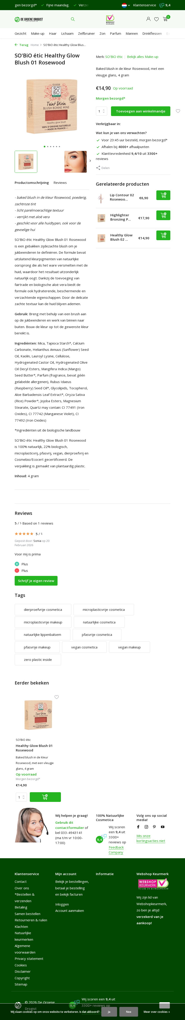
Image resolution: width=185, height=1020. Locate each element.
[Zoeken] (72, 19)
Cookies (21, 965)
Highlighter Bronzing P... (120, 217)
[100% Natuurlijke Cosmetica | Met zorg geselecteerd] (29, 19)
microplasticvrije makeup (43, 622)
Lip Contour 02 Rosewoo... (122, 197)
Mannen (132, 33)
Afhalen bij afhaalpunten (125, 146)
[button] (44, 146)
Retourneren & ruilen (31, 920)
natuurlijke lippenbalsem (42, 634)
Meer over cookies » (157, 1012)
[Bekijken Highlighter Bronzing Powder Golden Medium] (101, 218)
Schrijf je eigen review (36, 580)
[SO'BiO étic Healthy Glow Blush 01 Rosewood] (38, 715)
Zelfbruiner (86, 33)
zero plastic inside (38, 659)
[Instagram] (146, 827)
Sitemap (21, 984)
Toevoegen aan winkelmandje (140, 111)
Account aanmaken (69, 910)
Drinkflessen (152, 33)
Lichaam (67, 33)
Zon (102, 33)
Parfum (115, 33)
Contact (21, 881)
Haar (53, 33)
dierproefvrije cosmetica (43, 609)
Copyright (22, 978)
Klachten (21, 926)
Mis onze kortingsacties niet (150, 838)
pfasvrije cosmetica (97, 634)
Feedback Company (116, 850)
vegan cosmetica (84, 647)
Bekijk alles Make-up (142, 56)
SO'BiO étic (114, 56)
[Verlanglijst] (156, 19)
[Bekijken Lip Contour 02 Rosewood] (101, 198)
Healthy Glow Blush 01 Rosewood (34, 748)
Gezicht (20, 33)
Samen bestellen (27, 913)
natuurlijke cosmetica (99, 622)
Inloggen (62, 904)
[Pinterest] (154, 827)
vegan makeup (129, 647)
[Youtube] (162, 827)
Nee (128, 1012)
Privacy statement (29, 958)
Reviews (60, 182)
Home (35, 45)
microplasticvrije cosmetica (104, 609)
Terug (23, 45)
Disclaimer (23, 971)
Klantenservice (144, 5)
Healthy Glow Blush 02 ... (121, 237)
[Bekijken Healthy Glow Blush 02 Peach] (101, 238)
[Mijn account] (148, 19)
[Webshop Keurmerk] (110, 19)
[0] (164, 19)
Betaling (21, 907)
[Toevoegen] (163, 195)
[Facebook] (138, 827)
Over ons (22, 888)
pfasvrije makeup (37, 647)
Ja (109, 1012)
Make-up (37, 33)
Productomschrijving (32, 182)
